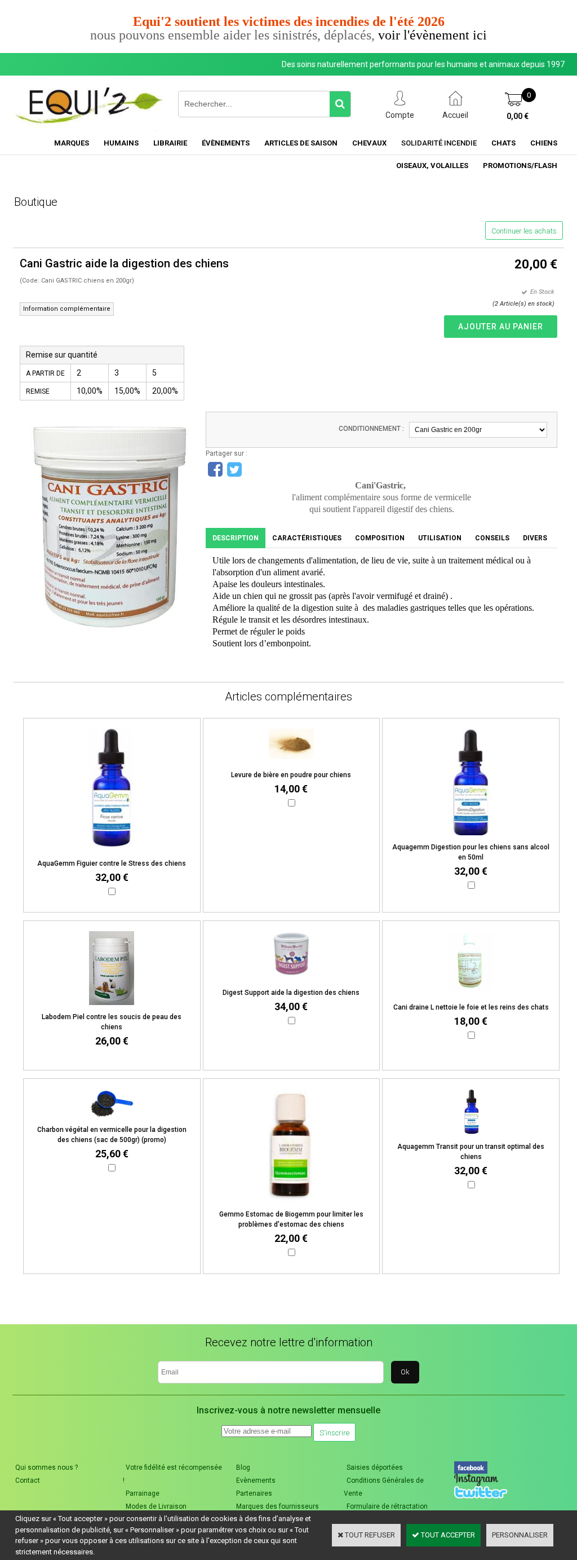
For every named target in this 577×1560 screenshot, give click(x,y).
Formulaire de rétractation (387, 1506)
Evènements (256, 1480)
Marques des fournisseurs (277, 1506)
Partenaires (254, 1493)
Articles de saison (301, 143)
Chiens (543, 143)
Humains (121, 143)
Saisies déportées (375, 1467)
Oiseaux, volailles (432, 165)
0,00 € (518, 116)
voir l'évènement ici (432, 35)
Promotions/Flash (520, 165)
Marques (71, 143)
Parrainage (142, 1493)
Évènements (226, 143)
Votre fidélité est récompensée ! (172, 1474)
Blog (243, 1467)
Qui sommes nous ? (46, 1467)
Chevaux (369, 143)
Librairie (170, 143)
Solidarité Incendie (439, 143)
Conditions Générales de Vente (384, 1487)
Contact (27, 1480)
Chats (503, 143)
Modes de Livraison (156, 1506)
